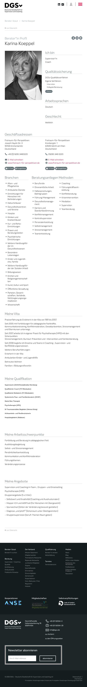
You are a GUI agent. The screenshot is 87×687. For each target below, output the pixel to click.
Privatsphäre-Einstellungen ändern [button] (34, 680)
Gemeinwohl (29, 576)
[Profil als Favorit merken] (73, 38)
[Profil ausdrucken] (77, 38)
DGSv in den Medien (72, 560)
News (67, 552)
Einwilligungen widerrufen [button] (75, 680)
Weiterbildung (50, 555)
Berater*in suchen (11, 552)
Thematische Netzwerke (33, 557)
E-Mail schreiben (15, 159)
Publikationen (70, 567)
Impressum (78, 679)
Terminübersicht (50, 564)
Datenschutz (77, 677)
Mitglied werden (30, 555)
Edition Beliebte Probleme (70, 570)
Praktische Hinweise (11, 572)
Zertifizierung (9, 567)
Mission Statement (31, 552)
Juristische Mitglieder (32, 563)
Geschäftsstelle (30, 568)
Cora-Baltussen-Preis (32, 581)
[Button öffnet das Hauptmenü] (80, 4)
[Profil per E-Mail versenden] (80, 38)
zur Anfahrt (49, 634)
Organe (27, 565)
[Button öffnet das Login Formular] (71, 4)
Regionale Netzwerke (32, 560)
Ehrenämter (29, 570)
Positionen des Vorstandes (70, 563)
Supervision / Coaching (12, 562)
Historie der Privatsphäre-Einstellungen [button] (56, 680)
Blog (66, 555)
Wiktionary (69, 557)
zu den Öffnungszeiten (54, 638)
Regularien (28, 583)
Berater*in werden (51, 552)
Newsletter (69, 573)
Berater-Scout (11, 21)
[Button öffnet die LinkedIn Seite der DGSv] (58, 4)
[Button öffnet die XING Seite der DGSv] (64, 4)
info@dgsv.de (55, 630)
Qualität (7, 564)
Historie (27, 586)
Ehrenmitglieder (30, 573)
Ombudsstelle (9, 569)
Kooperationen (30, 578)
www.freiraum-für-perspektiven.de (24, 163)
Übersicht (12, 28)
